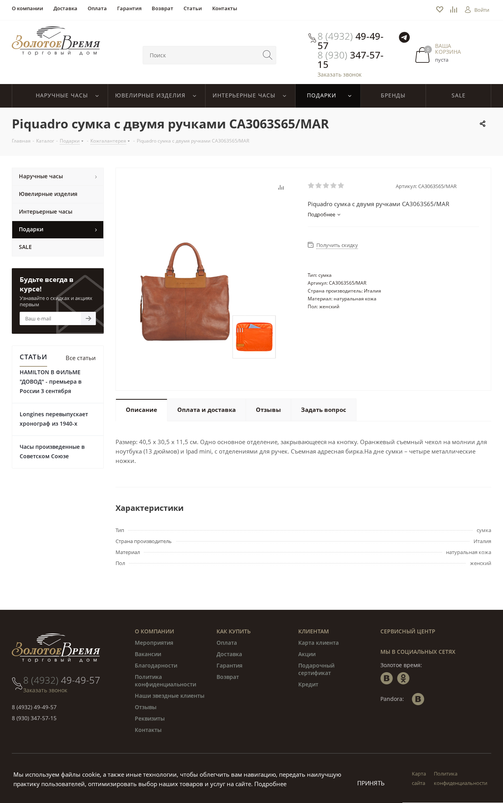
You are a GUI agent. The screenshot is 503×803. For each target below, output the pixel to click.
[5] (341, 186)
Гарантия (229, 665)
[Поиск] (267, 55)
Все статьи (81, 358)
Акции (307, 654)
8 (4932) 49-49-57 (34, 707)
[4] (334, 186)
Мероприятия (154, 642)
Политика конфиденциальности (165, 680)
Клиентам (313, 631)
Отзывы (145, 707)
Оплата (227, 642)
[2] (319, 186)
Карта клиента (318, 642)
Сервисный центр (407, 631)
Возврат (228, 676)
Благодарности (156, 665)
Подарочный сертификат (316, 669)
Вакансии (148, 654)
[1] (311, 186)
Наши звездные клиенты (169, 695)
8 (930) (351, 59)
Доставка (229, 654)
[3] (326, 186)
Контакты (148, 729)
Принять (371, 783)
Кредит (308, 684)
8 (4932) (351, 40)
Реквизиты (150, 718)
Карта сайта (419, 778)
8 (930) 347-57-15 (34, 718)
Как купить (234, 631)
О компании (154, 631)
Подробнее (270, 784)
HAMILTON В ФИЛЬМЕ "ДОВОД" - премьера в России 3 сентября (50, 381)
